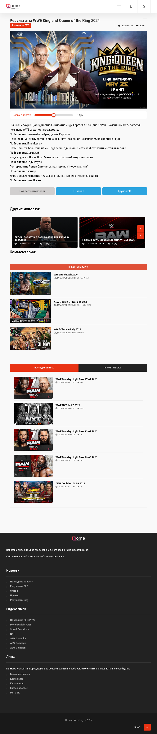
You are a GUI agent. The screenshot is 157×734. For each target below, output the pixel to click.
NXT (12, 634)
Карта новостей (19, 688)
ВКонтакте (89, 668)
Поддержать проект (32, 191)
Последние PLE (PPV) (22, 620)
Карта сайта (16, 679)
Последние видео (44, 368)
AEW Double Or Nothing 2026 (70, 301)
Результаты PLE (19, 586)
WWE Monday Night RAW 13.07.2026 (76, 431)
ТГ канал (78, 191)
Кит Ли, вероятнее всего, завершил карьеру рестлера (42, 238)
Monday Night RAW (20, 624)
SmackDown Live (19, 629)
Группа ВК (124, 191)
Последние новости (21, 581)
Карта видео (17, 683)
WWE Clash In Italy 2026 (67, 329)
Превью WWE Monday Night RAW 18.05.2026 (108, 239)
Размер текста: (22, 115)
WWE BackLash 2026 (66, 274)
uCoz (137, 727)
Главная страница (20, 674)
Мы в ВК (15, 692)
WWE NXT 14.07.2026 (68, 405)
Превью (14, 595)
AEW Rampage (18, 643)
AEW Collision (17, 647)
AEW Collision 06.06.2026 (70, 483)
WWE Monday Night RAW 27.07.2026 (76, 379)
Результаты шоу (112, 368)
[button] (140, 228)
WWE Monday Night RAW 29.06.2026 (76, 457)
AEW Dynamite (18, 638)
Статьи (14, 591)
